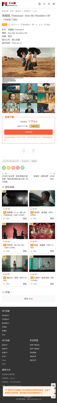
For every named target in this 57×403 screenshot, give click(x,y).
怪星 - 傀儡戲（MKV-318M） (42, 246)
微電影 (4, 331)
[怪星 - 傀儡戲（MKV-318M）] (42, 231)
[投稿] (39, 3)
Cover (4, 360)
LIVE (4, 364)
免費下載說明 (34, 345)
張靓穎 (34, 161)
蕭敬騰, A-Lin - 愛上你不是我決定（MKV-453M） (14, 213)
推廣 (48, 25)
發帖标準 (33, 356)
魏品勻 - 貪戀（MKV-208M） (15, 279)
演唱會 (4, 327)
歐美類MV (5, 323)
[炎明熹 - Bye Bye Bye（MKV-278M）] (15, 231)
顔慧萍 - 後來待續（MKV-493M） (42, 279)
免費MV (5, 352)
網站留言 (33, 360)
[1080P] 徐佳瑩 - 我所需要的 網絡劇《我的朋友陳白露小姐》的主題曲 (15, 179)
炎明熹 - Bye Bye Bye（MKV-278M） (13, 246)
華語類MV (27, 25)
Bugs (3, 335)
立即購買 (28, 132)
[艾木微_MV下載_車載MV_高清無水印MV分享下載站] (9, 4)
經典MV (5, 349)
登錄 (31, 299)
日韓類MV (5, 319)
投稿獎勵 (33, 352)
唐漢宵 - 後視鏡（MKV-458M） (42, 213)
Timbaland (25, 161)
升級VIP (34, 126)
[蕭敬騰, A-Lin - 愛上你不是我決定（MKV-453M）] (15, 198)
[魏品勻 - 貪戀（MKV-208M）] (15, 263)
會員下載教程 (34, 349)
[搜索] (44, 3)
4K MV (7, 209)
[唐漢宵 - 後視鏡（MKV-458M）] (42, 198)
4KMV (4, 356)
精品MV (5, 345)
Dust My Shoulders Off (10, 161)
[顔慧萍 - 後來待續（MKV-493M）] (42, 263)
